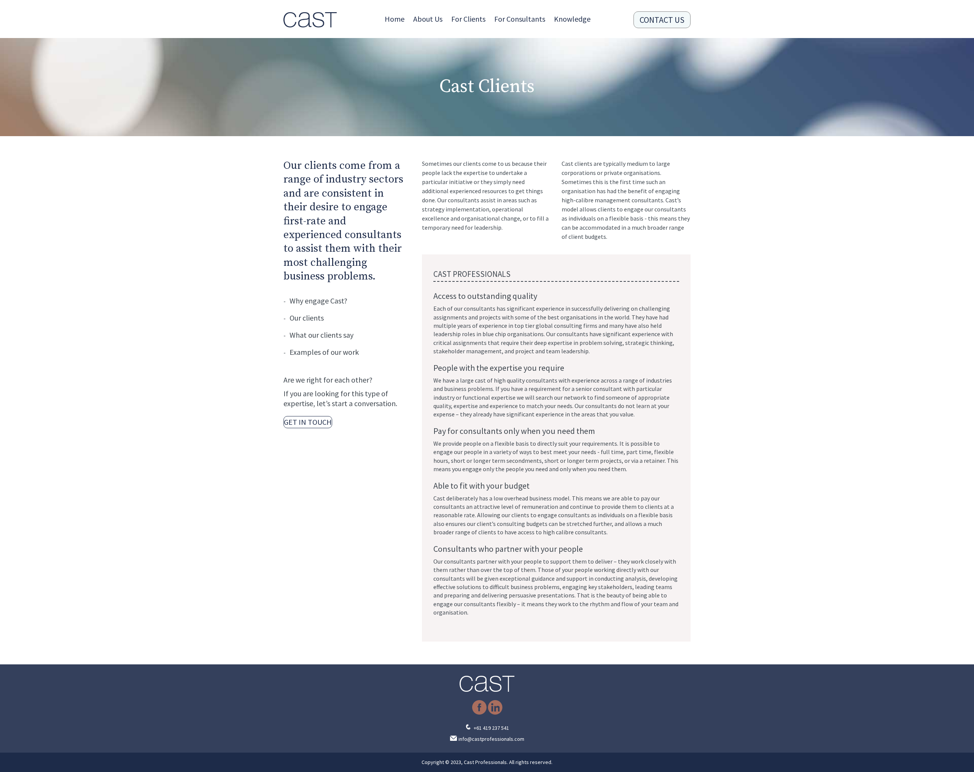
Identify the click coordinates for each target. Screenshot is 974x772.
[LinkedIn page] (495, 712)
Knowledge (572, 19)
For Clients (468, 19)
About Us (427, 19)
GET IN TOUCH (308, 422)
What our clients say (321, 335)
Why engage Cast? (318, 300)
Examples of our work (324, 352)
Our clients (307, 317)
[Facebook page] (479, 712)
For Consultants (519, 19)
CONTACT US (662, 19)
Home (394, 19)
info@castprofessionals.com (491, 738)
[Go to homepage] (310, 19)
